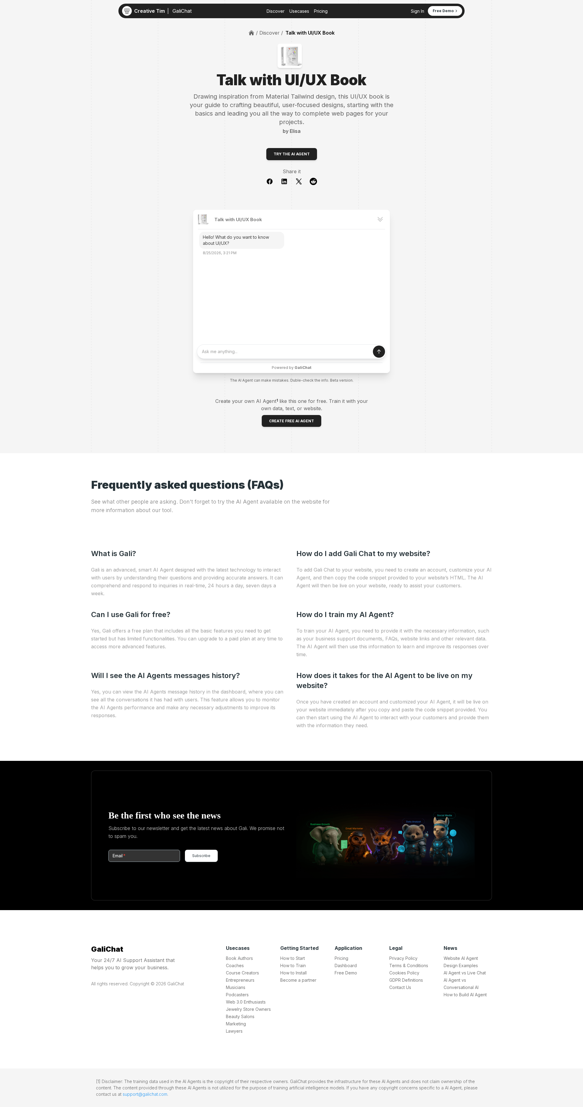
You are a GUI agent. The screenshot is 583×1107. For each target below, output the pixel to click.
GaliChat (107, 949)
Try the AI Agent (292, 154)
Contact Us (400, 987)
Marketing (236, 1023)
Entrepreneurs (240, 980)
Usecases (299, 11)
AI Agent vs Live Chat (465, 972)
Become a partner (298, 980)
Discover (276, 11)
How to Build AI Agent (465, 994)
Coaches (235, 965)
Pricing (321, 11)
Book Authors (239, 958)
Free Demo (346, 972)
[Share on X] (302, 181)
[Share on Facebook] (273, 181)
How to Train (293, 965)
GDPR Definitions (406, 980)
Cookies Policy (404, 972)
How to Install (293, 972)
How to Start (292, 958)
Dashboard (346, 965)
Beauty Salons (240, 1016)
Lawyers (234, 1031)
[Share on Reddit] (313, 181)
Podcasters (237, 994)
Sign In (417, 11)
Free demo (443, 10)
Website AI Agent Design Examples (461, 962)
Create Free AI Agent (291, 421)
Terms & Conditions (408, 965)
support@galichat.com (145, 1094)
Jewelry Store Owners (248, 1009)
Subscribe (201, 855)
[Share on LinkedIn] (288, 181)
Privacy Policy (403, 958)
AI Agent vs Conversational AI (461, 983)
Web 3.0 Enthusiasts (246, 1001)
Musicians (235, 987)
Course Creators (242, 972)
